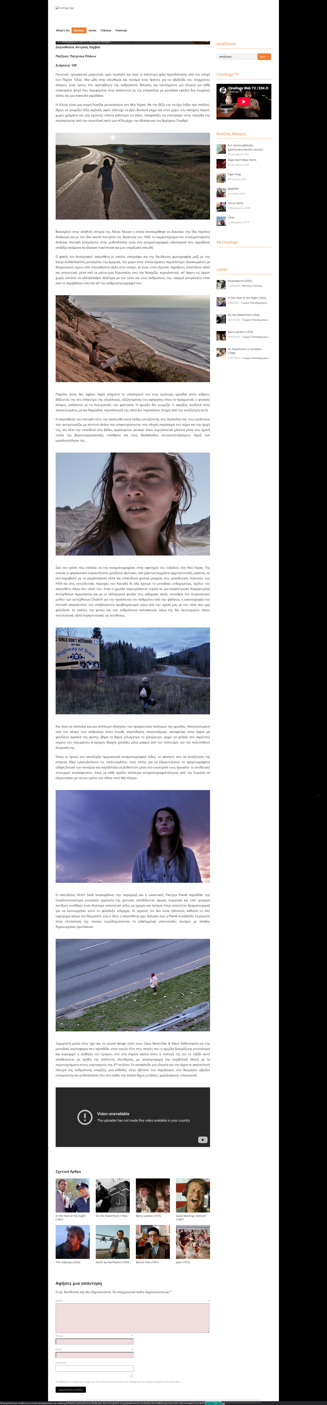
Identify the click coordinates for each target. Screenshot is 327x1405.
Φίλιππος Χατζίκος (252, 285)
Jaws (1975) (183, 1262)
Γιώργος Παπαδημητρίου (254, 302)
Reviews (79, 30)
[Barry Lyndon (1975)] (153, 1195)
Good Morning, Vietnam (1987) (191, 1217)
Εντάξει (210, 1403)
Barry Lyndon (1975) (148, 1216)
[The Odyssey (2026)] (73, 1242)
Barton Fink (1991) (147, 1262)
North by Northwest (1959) (112, 1262)
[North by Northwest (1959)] (113, 1242)
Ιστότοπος (61, 1362)
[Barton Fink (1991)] (153, 1242)
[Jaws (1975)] (193, 1242)
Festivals (121, 30)
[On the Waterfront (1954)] (113, 1195)
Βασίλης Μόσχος (100, 41)
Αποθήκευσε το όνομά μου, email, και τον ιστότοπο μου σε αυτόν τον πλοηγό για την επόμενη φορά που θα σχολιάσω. (118, 1381)
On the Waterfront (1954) (111, 1216)
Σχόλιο (133, 1300)
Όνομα (94, 1335)
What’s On (62, 30)
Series (92, 30)
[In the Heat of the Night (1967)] (73, 1195)
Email (94, 1349)
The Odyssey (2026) (68, 1262)
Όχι (218, 1403)
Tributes (105, 30)
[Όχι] (223, 1403)
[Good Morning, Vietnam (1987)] (193, 1195)
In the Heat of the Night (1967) (71, 1217)
